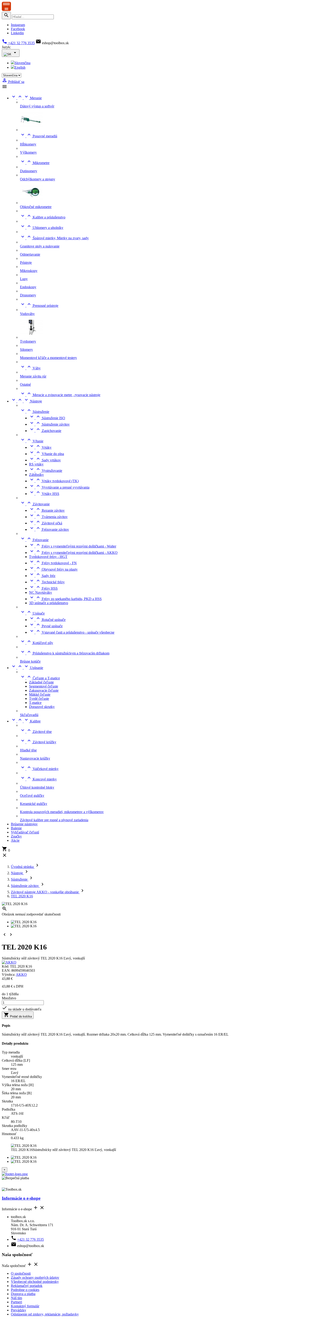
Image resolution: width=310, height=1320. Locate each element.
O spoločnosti (21, 1273)
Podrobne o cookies (25, 1290)
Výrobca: (9, 974)
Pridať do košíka (18, 1015)
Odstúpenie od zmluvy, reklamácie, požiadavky (45, 1314)
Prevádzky (18, 1310)
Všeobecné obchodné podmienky (35, 1282)
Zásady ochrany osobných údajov (35, 1277)
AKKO (21, 974)
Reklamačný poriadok (26, 1286)
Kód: (6, 966)
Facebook (18, 29)
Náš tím (16, 1298)
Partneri (16, 1302)
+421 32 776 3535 (18, 43)
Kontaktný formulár (25, 1306)
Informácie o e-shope (21, 1198)
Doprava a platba (23, 1294)
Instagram (18, 25)
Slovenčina (22, 63)
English (20, 67)
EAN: (6, 970)
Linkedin (17, 33)
